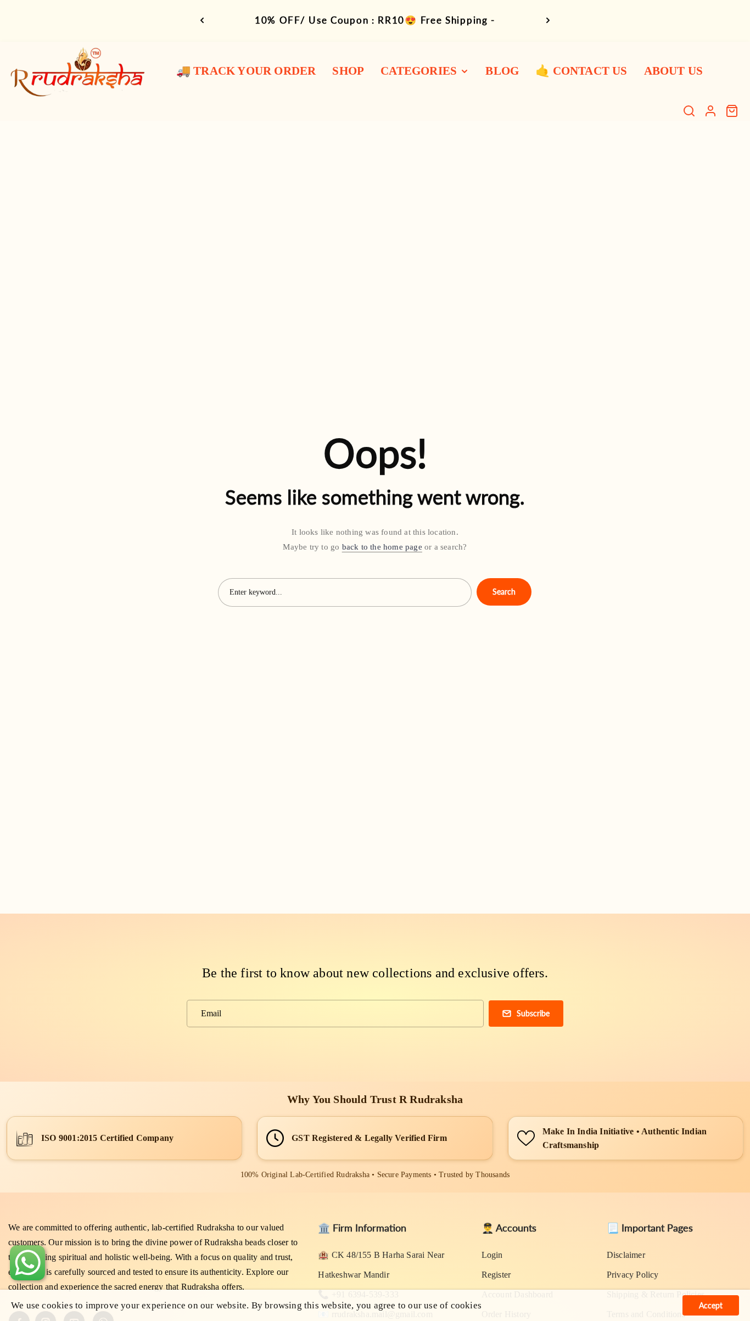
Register (496, 1274)
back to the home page (382, 546)
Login (492, 1255)
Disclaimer (626, 1255)
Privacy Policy (633, 1274)
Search (504, 591)
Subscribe (533, 1013)
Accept (711, 1305)
